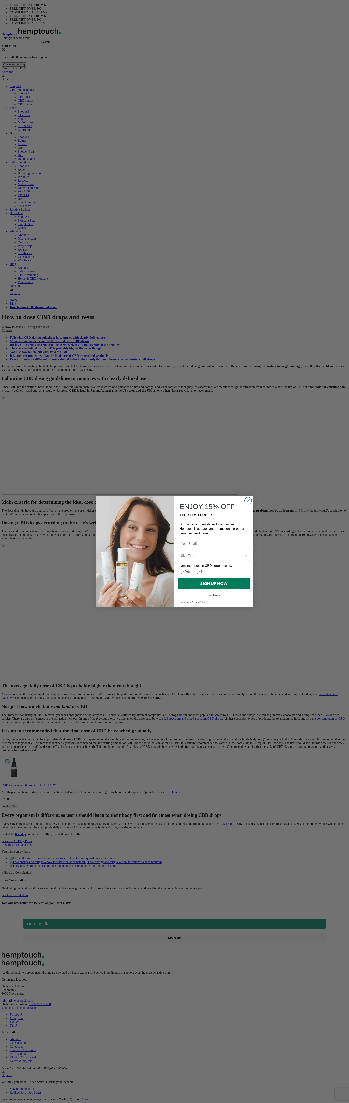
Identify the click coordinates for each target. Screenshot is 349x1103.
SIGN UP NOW (214, 584)
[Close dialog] (248, 500)
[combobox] (212, 556)
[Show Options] (246, 556)
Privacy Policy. (198, 602)
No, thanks (214, 595)
